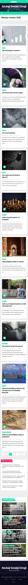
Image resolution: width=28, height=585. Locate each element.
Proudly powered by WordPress (7, 576)
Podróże (4, 259)
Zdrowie (3, 90)
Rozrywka (4, 301)
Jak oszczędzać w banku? (11, 50)
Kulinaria (20, 579)
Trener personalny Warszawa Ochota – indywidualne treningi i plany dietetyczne (12, 522)
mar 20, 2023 (6, 439)
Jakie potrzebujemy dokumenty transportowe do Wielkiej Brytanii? (13, 390)
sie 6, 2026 (6, 554)
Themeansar (24, 576)
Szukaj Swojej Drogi (14, 6)
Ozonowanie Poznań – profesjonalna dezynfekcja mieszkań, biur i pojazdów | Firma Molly (13, 466)
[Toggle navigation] (25, 13)
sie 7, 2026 (6, 540)
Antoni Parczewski (16, 95)
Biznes (6, 579)
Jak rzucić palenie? (8, 133)
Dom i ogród (6, 545)
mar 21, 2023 (6, 264)
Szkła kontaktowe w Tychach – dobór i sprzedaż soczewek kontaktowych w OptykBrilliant (13, 536)
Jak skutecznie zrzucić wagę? (12, 93)
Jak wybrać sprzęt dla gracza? (12, 346)
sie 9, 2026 (6, 513)
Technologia (4, 343)
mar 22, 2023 (6, 95)
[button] (22, 13)
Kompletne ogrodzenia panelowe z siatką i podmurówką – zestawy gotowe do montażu (12, 549)
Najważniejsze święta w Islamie (13, 262)
